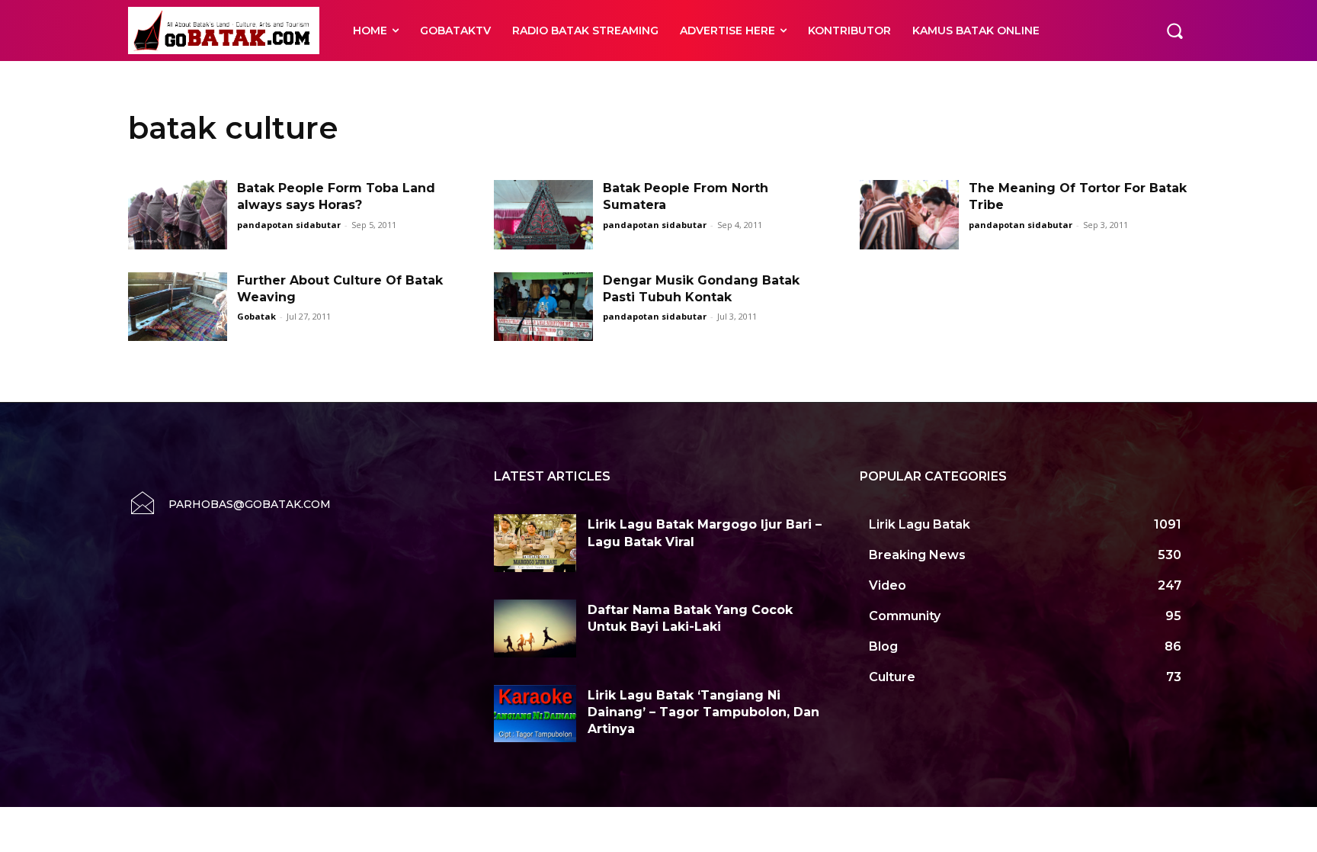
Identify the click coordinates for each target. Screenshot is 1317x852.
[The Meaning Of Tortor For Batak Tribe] (909, 214)
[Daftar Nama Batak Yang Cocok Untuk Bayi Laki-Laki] (535, 628)
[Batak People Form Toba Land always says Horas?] (177, 214)
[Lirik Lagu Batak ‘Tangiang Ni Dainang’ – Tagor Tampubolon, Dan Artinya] (535, 714)
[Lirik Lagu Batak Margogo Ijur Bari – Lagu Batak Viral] (535, 543)
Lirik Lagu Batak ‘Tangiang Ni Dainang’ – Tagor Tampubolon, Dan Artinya (703, 712)
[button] (1174, 30)
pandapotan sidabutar (289, 224)
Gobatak (256, 316)
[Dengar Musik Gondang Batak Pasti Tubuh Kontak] (543, 307)
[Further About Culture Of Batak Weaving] (177, 307)
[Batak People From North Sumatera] (543, 214)
